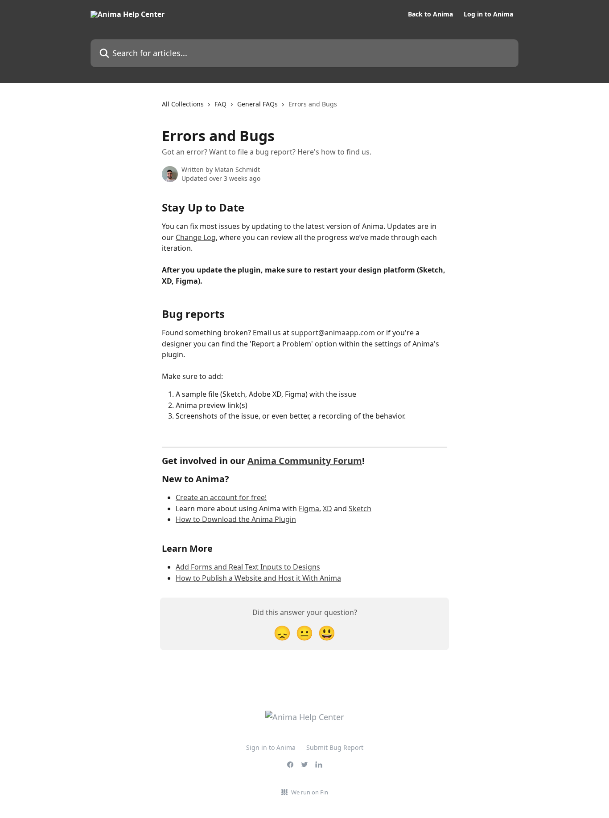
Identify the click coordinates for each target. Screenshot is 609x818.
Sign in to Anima (271, 747)
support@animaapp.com (333, 333)
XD (327, 508)
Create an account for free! (221, 497)
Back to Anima (430, 14)
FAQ (220, 104)
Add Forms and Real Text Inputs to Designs (248, 567)
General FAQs (257, 104)
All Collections (183, 104)
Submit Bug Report (334, 747)
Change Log (196, 237)
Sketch (360, 508)
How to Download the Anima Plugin (236, 519)
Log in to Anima (488, 14)
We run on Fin (309, 792)
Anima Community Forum (304, 461)
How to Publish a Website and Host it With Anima (258, 578)
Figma (309, 508)
